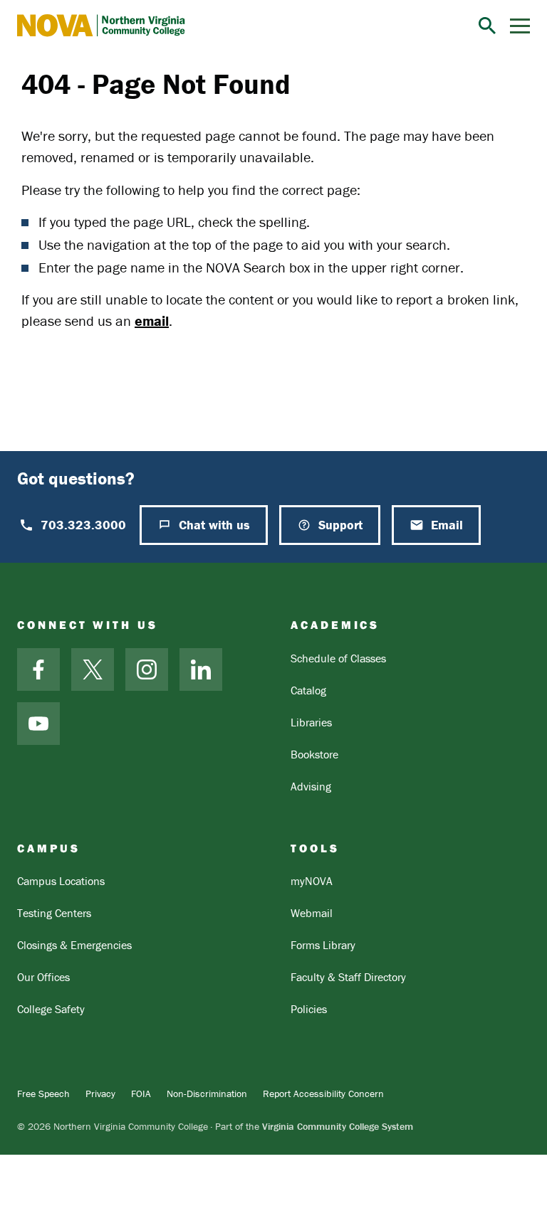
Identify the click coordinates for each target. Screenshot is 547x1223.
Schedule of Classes (338, 658)
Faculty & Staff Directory (348, 977)
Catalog (308, 690)
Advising (311, 786)
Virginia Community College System (337, 1126)
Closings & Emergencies (74, 945)
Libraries (311, 722)
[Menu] (520, 25)
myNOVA (312, 881)
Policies (309, 1009)
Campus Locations (61, 881)
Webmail (312, 913)
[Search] (487, 25)
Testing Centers (54, 913)
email (152, 320)
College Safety (51, 1009)
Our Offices (43, 977)
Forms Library (323, 945)
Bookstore (314, 754)
